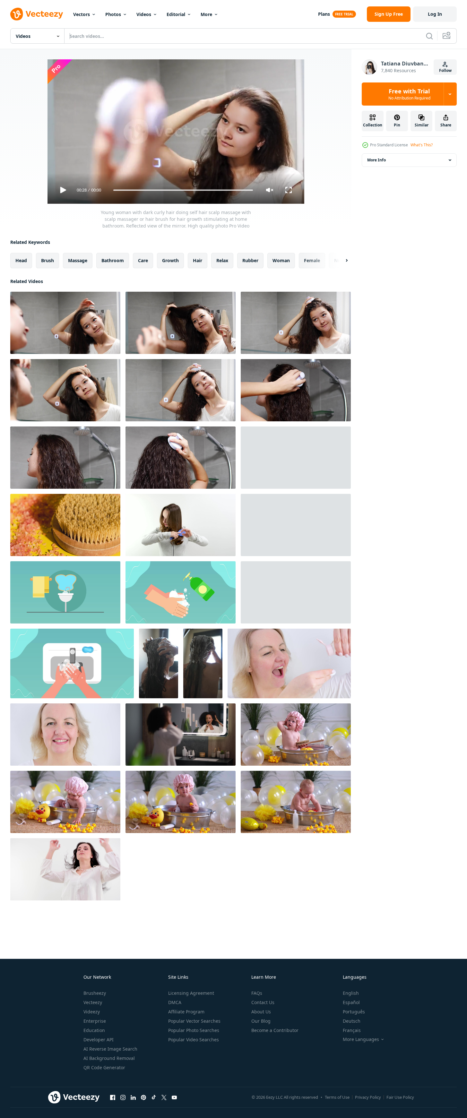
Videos (143, 14)
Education (94, 1030)
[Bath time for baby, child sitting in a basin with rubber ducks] (296, 734)
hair (197, 260)
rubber (250, 260)
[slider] (183, 190)
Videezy (91, 1012)
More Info (376, 160)
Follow (445, 70)
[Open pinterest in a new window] (143, 1097)
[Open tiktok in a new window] (153, 1097)
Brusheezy (94, 993)
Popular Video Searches (193, 1039)
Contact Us (262, 1002)
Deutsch (351, 1021)
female (312, 260)
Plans (324, 14)
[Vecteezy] (36, 14)
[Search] (429, 36)
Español (351, 1002)
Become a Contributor (274, 1030)
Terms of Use (337, 1097)
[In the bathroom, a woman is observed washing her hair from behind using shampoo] (158, 663)
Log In (435, 14)
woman (281, 260)
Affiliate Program (186, 1012)
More (206, 14)
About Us (261, 1012)
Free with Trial (409, 94)
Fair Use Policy (400, 1097)
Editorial (176, 14)
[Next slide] (341, 260)
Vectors (81, 14)
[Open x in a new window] (164, 1097)
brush (47, 260)
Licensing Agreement (191, 993)
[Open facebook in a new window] (112, 1097)
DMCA (174, 1002)
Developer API (98, 1039)
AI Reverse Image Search (110, 1049)
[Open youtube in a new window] (174, 1097)
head (21, 260)
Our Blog (261, 1021)
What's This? (422, 145)
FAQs (256, 993)
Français (352, 1030)
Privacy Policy (368, 1097)
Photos (113, 14)
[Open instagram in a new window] (122, 1097)
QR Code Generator (104, 1067)
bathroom (112, 260)
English (351, 993)
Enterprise (94, 1021)
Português (354, 1012)
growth (170, 260)
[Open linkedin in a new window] (133, 1097)
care (143, 260)
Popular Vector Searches (194, 1021)
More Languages (361, 1039)
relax (222, 260)
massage (77, 260)
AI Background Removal (109, 1058)
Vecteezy (92, 1002)
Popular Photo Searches (193, 1030)
